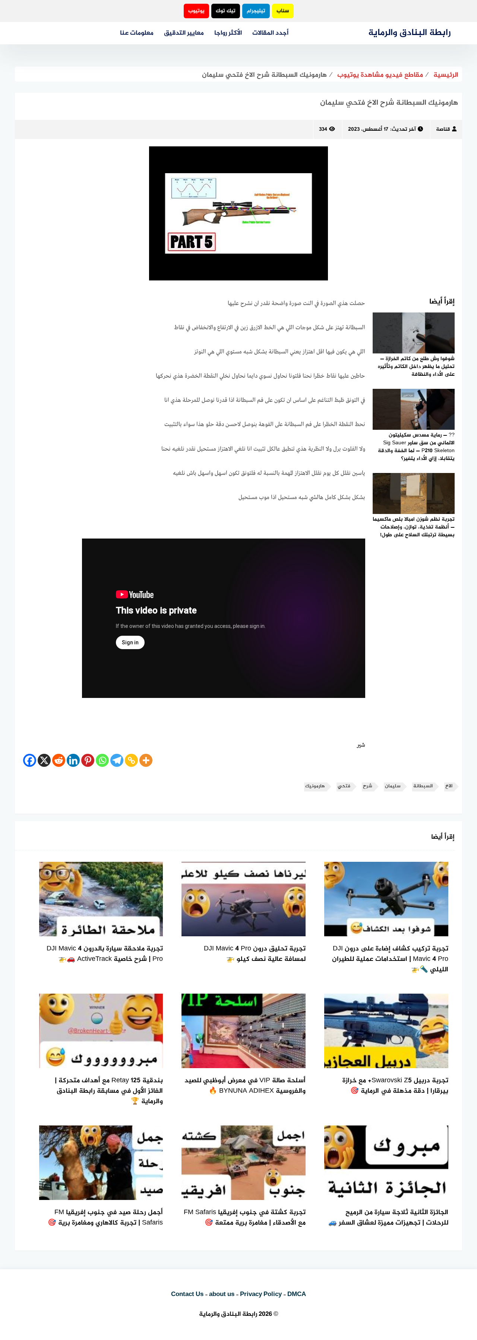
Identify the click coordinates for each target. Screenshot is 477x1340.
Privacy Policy (261, 1294)
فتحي (344, 786)
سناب (283, 11)
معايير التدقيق (184, 33)
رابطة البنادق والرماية (409, 33)
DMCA (296, 1294)
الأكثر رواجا (228, 33)
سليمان (393, 786)
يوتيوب (196, 11)
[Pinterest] (87, 760)
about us (221, 1294)
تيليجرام (256, 11)
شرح (367, 786)
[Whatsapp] (102, 760)
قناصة (443, 129)
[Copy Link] (131, 760)
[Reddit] (58, 760)
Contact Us (187, 1294)
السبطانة (423, 786)
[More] (145, 760)
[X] (44, 760)
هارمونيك (315, 786)
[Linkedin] (73, 760)
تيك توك (226, 11)
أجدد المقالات (270, 33)
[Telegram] (116, 760)
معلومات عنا (137, 33)
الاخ (448, 786)
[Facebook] (29, 760)
